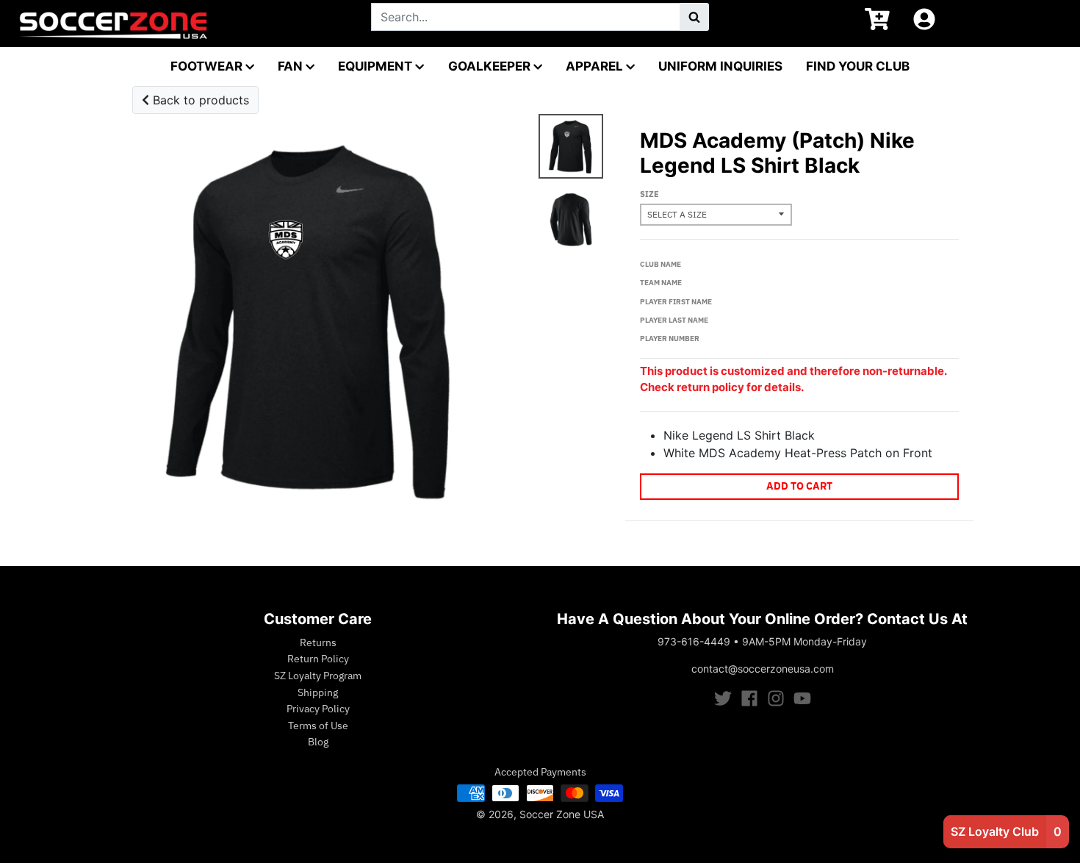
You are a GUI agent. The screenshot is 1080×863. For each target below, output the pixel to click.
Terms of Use (318, 725)
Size (649, 194)
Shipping (318, 692)
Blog (318, 741)
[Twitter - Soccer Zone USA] (723, 698)
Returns (318, 642)
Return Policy (318, 658)
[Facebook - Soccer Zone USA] (749, 698)
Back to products (199, 100)
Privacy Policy (318, 708)
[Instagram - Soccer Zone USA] (776, 698)
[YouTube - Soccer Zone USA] (802, 698)
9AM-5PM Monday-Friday (804, 641)
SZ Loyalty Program (317, 675)
